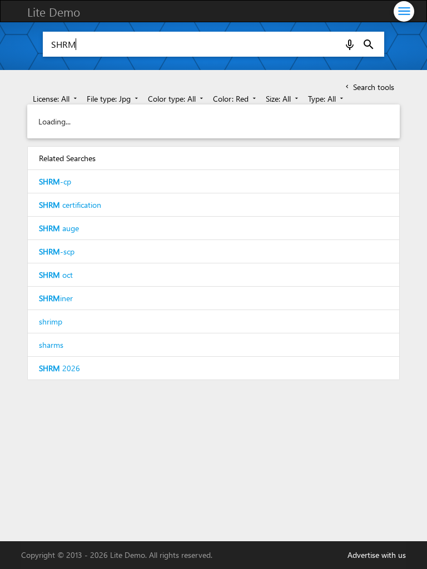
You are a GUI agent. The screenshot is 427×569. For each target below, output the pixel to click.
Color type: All (176, 98)
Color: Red (235, 98)
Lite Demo (53, 11)
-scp (57, 251)
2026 (59, 368)
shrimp (50, 321)
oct (56, 274)
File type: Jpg (113, 98)
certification (70, 204)
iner (56, 298)
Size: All (283, 98)
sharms (51, 345)
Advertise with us (376, 555)
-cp (55, 181)
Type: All (326, 98)
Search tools (369, 87)
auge (59, 228)
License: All (56, 98)
